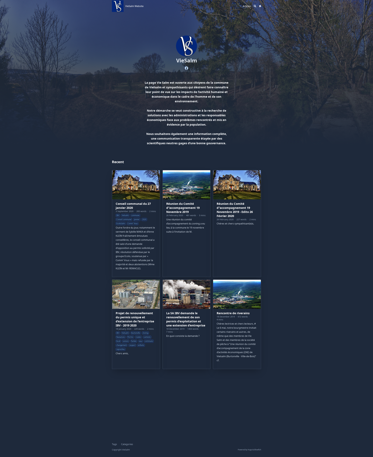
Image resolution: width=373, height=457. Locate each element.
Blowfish (257, 449)
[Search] (255, 6)
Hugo (250, 449)
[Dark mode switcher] (260, 6)
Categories (127, 444)
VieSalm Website (134, 6)
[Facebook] (186, 68)
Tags (114, 444)
